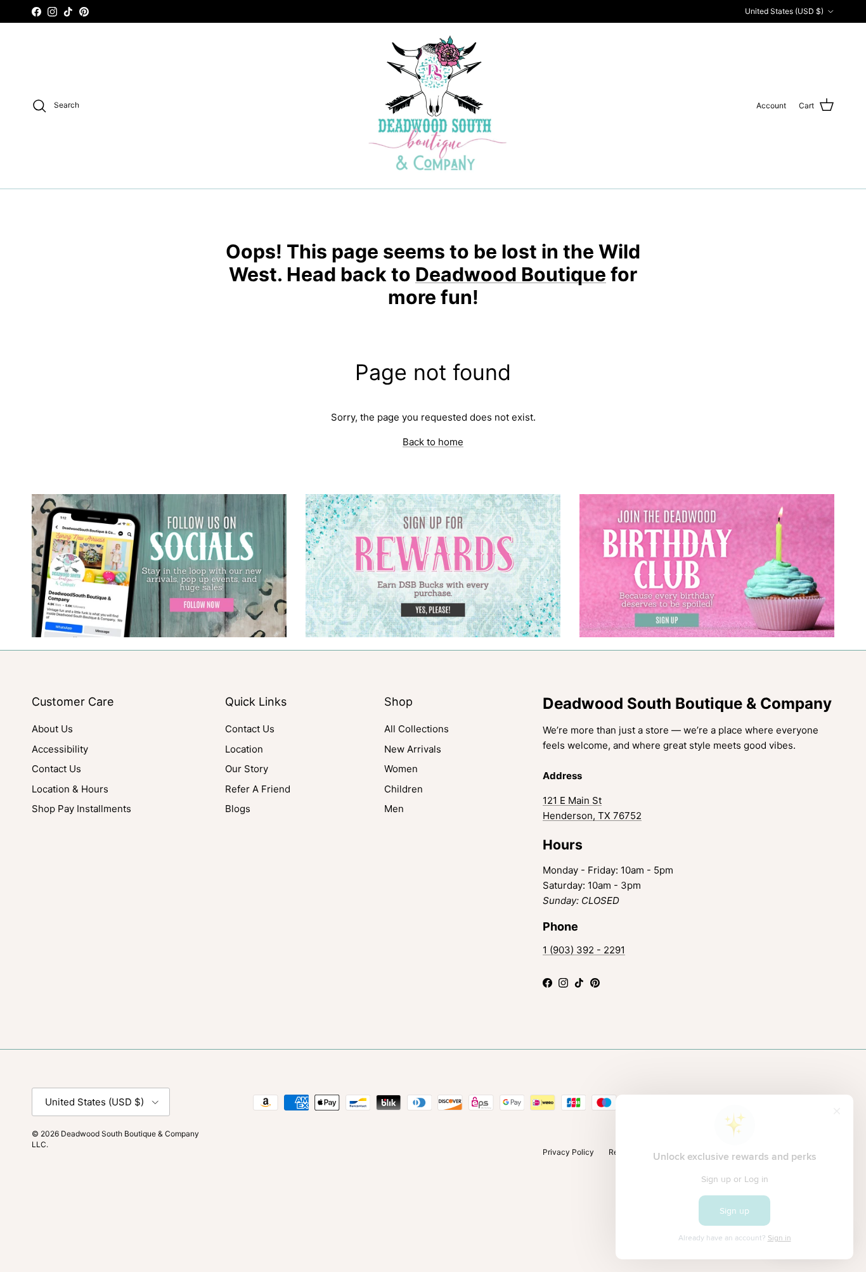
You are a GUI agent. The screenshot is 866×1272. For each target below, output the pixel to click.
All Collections (416, 729)
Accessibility (60, 749)
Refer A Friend (257, 789)
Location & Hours (70, 789)
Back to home (433, 442)
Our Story (246, 769)
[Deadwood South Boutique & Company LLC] (433, 105)
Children (403, 789)
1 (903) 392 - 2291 (584, 950)
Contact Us (56, 769)
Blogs (237, 809)
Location (244, 749)
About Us (52, 729)
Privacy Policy (568, 1152)
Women (401, 769)
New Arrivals (412, 749)
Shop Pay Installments (81, 809)
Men (394, 809)
